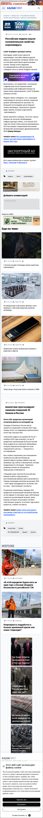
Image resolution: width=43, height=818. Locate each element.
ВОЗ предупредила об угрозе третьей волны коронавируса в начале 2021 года (19, 139)
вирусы (10, 176)
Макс (6, 163)
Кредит (24, 532)
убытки (33, 532)
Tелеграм (12, 163)
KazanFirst (11, 171)
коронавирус (28, 176)
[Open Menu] (3, 8)
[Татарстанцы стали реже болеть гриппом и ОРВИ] (21, 370)
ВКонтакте (22, 163)
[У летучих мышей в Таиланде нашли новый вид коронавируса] (21, 245)
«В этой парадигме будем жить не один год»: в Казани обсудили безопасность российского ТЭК (20, 585)
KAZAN (14, 8)
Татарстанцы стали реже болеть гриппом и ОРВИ (21, 389)
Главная (6, 16)
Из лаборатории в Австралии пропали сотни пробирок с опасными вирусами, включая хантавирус (20, 308)
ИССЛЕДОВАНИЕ (13, 532)
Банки (21, 528)
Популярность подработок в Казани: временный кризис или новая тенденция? (19, 627)
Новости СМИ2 (7, 214)
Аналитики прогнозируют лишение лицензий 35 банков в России (20, 410)
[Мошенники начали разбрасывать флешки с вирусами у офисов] (21, 329)
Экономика (21, 403)
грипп (18, 176)
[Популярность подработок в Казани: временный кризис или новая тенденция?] (21, 605)
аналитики (11, 528)
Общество (15, 16)
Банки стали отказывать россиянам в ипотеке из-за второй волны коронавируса (20, 512)
